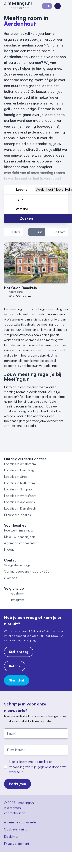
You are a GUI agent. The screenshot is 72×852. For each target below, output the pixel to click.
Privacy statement (16, 844)
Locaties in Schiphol (18, 489)
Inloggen (10, 549)
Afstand (22, 208)
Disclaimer (11, 836)
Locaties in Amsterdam (20, 464)
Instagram (17, 600)
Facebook (17, 593)
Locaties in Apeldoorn (19, 502)
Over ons (10, 578)
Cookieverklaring (15, 829)
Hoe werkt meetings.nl (19, 530)
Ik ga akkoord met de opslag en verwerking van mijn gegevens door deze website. (38, 767)
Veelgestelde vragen (18, 565)
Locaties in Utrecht (17, 477)
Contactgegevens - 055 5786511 (27, 571)
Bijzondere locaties (17, 515)
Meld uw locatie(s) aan (19, 537)
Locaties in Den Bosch (20, 508)
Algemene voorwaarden (21, 543)
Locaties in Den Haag (19, 470)
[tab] (36, 232)
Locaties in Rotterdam (19, 483)
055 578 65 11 (19, 8)
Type (19, 199)
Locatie (21, 189)
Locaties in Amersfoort (20, 496)
